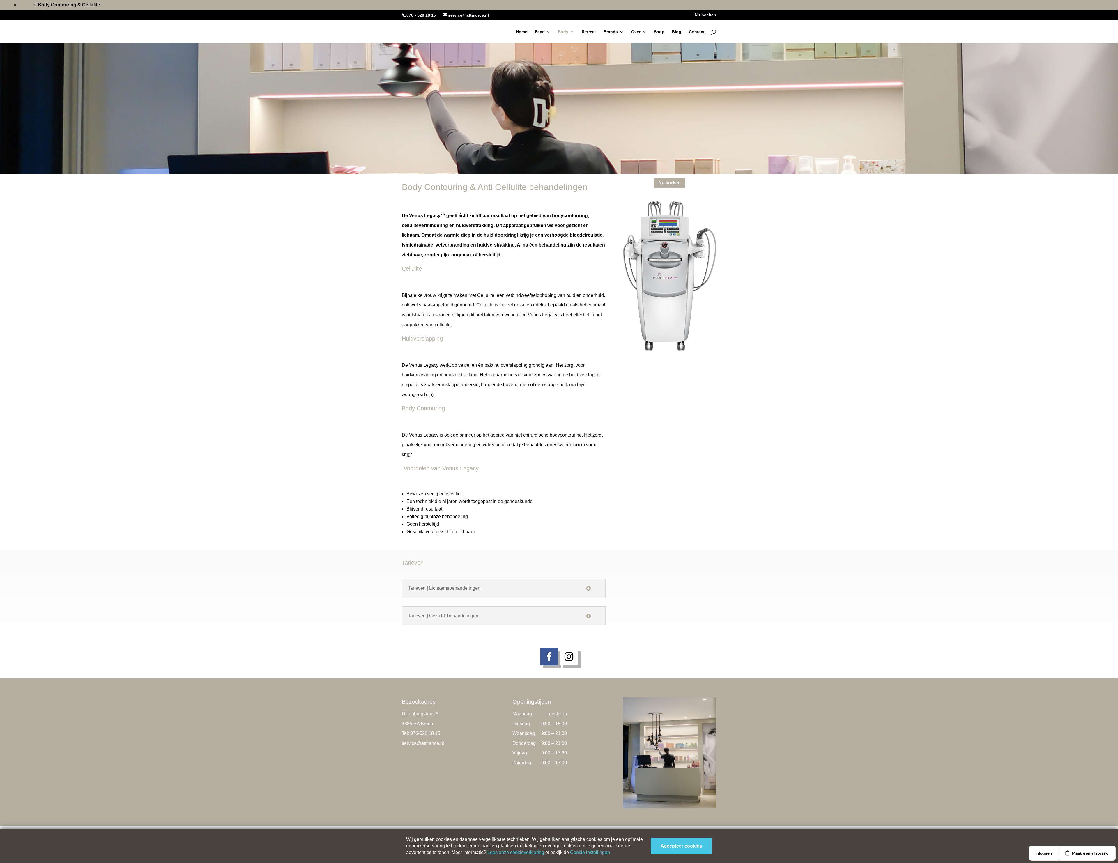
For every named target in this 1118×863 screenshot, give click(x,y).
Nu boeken (705, 15)
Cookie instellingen (590, 852)
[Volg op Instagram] (569, 656)
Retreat (589, 32)
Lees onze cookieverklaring (515, 852)
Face (539, 32)
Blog (676, 32)
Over (636, 32)
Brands (611, 32)
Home (6, 4)
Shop (659, 32)
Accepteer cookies (681, 845)
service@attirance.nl (423, 743)
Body (563, 32)
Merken (25, 4)
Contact (697, 32)
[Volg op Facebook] (549, 656)
